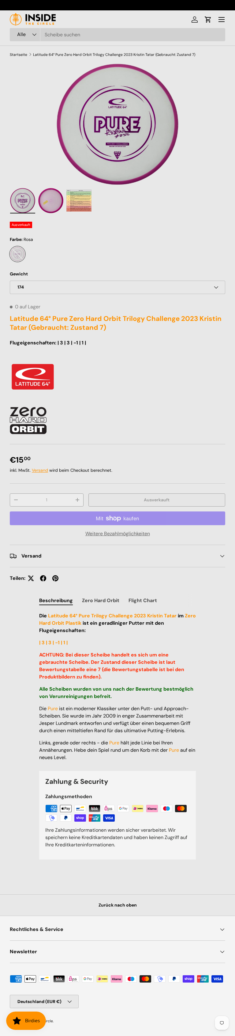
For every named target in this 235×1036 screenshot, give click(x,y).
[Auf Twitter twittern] (31, 578)
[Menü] (221, 19)
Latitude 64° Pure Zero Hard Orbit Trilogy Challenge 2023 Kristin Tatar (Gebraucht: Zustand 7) (114, 54)
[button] (208, 19)
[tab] (56, 600)
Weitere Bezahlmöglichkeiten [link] (117, 533)
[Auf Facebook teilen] (43, 578)
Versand (40, 470)
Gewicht (19, 274)
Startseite (18, 54)
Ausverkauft (157, 500)
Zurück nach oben (118, 905)
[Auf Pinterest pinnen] (55, 578)
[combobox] (117, 34)
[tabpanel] (117, 686)
